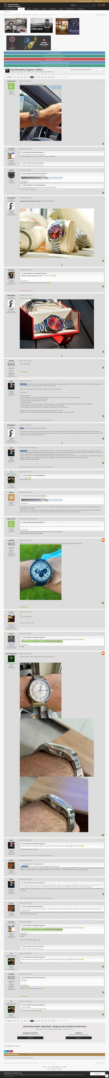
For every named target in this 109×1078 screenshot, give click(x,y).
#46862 (102, 492)
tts (11, 472)
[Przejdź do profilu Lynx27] (11, 639)
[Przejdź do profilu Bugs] (11, 386)
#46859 (102, 425)
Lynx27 (11, 634)
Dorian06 (11, 149)
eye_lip (11, 612)
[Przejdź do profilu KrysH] (11, 175)
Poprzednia (9, 77)
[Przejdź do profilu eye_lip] (11, 618)
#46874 (102, 974)
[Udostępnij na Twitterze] (5, 1051)
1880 (49, 77)
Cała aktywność (70, 9)
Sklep (61, 9)
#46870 (102, 879)
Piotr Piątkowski (11, 654)
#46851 (102, 81)
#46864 (100, 540)
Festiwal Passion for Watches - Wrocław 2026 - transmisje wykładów (54, 62)
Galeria (44, 9)
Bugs (11, 381)
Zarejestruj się (98, 1)
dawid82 (11, 361)
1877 (39, 77)
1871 (18, 77)
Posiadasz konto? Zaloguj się (85, 1)
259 (102, 69)
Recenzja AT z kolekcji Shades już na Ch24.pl (30, 201)
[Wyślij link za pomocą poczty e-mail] (9, 1051)
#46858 (102, 381)
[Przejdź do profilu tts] (11, 480)
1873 (25, 77)
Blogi (28, 9)
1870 (14, 77)
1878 (42, 77)
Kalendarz (35, 9)
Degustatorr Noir (21, 71)
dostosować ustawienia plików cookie (57, 1074)
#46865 (102, 612)
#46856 (102, 295)
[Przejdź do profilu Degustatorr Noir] (7, 71)
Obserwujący (95, 69)
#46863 (102, 519)
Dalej (53, 77)
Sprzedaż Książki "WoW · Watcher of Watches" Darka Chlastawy (54, 65)
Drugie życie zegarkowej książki (54, 53)
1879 (46, 77)
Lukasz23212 (11, 81)
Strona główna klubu (11, 9)
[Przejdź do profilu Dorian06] (11, 155)
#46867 (100, 653)
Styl (48, 1067)
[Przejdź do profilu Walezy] (11, 497)
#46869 (102, 860)
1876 (35, 77)
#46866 (102, 633)
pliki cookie (22, 1074)
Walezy (11, 492)
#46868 (102, 840)
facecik (11, 860)
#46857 (102, 360)
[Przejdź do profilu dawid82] (11, 366)
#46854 (102, 198)
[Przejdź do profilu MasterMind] (11, 206)
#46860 (102, 447)
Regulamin (6, 11)
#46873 (102, 953)
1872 (21, 77)
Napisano (25, 81)
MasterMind (11, 198)
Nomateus (11, 270)
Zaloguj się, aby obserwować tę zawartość (81, 69)
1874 (28, 77)
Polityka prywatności (56, 1067)
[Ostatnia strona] (56, 77)
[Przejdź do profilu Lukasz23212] (11, 86)
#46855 (102, 270)
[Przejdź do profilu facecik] (11, 865)
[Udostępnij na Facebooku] (7, 1051)
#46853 (102, 170)
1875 (32, 77)
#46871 (102, 903)
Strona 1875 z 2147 (62, 77)
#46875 (102, 1001)
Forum (21, 9)
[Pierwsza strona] (5, 77)
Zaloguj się (78, 1037)
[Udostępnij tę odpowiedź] (99, 81)
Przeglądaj (80, 9)
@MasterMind (23, 384)
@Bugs (21, 428)
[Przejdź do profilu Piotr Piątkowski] (11, 658)
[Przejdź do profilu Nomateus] (11, 275)
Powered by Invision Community (54, 1070)
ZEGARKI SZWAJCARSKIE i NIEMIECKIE (44, 71)
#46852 (102, 148)
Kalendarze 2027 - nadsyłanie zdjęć (54, 59)
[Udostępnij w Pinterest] (12, 1051)
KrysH (36, 152)
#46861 (102, 472)
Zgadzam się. (98, 1074)
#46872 (102, 922)
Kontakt (64, 1067)
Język (44, 1067)
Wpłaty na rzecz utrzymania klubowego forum (54, 56)
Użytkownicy (53, 9)
